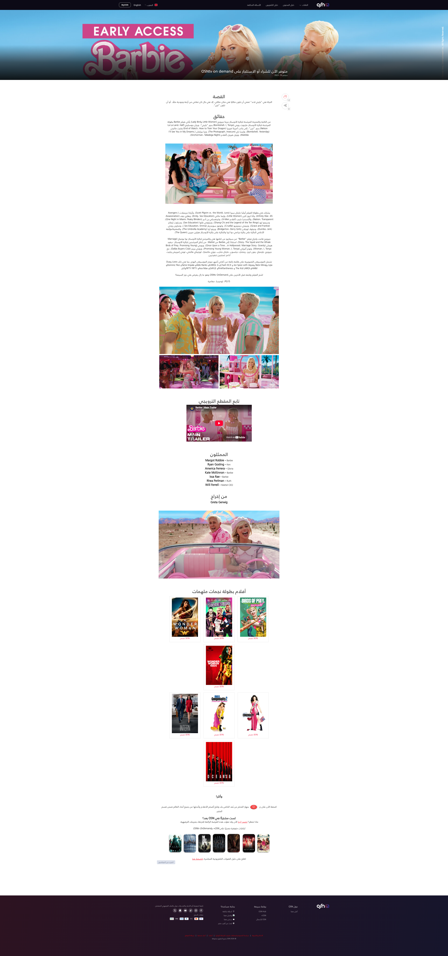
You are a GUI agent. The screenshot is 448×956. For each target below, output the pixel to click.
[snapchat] (180, 910)
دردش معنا (228, 919)
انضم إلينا (242, 821)
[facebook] (201, 910)
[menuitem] (323, 4)
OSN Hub (262, 911)
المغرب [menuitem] (150, 5)
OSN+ (263, 915)
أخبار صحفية (202, 935)
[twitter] (175, 910)
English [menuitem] (137, 5)
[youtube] (185, 910)
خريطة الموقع (189, 935)
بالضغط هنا (197, 858)
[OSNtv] (323, 906)
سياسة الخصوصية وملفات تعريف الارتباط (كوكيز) (232, 935)
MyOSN (124, 5)
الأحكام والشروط (257, 935)
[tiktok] (191, 910)
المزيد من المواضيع (166, 862)
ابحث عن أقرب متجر (225, 923)
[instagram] (196, 910)
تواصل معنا (228, 915)
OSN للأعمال (261, 919)
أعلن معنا (294, 911)
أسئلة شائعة (227, 911)
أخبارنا (211, 935)
